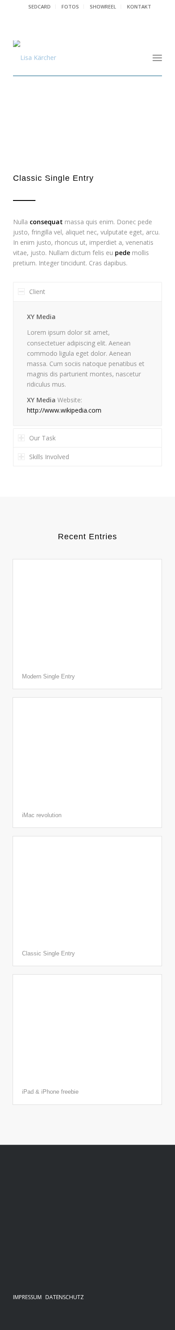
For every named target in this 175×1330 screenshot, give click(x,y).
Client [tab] (37, 291)
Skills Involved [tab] (49, 456)
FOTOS (70, 6)
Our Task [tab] (42, 438)
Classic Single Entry (48, 953)
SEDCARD (39, 6)
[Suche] (137, 58)
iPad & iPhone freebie (50, 1091)
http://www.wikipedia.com (64, 410)
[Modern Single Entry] (87, 612)
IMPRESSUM (27, 1297)
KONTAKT (139, 6)
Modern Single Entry (48, 676)
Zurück (33, 134)
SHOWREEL (103, 6)
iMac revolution (41, 815)
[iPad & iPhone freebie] (87, 1027)
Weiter (141, 134)
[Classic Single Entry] (87, 889)
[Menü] (157, 57)
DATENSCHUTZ (64, 1297)
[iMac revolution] (87, 750)
